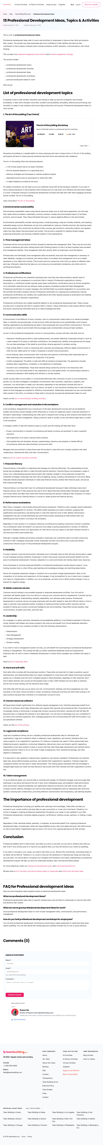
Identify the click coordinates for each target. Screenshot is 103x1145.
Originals (61, 4)
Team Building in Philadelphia (63, 1125)
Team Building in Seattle (86, 1119)
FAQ (43, 1070)
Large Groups (51, 4)
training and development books (40, 866)
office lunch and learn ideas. (73, 871)
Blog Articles (88, 1055)
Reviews (45, 1067)
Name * (8, 960)
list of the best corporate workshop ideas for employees (36, 871)
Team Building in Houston (37, 1125)
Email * (8, 968)
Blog (72, 4)
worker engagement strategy (62, 54)
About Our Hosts (48, 1063)
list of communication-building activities (30, 398)
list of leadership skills (18, 662)
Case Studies (47, 1089)
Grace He (24, 1010)
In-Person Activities (36, 4)
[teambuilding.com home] (7, 4)
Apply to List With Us (71, 1070)
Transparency (47, 1078)
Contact (45, 1074)
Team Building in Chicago (13, 1125)
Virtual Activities (21, 4)
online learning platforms (65, 866)
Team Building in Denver (37, 1119)
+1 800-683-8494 (10, 1066)
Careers (45, 1097)
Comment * (10, 979)
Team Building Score (50, 1082)
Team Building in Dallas (36, 1112)
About (44, 1055)
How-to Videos (89, 1059)
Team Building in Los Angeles (63, 1112)
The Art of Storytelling (25, 201)
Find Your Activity (91, 4)
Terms (23, 1136)
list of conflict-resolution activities (23, 458)
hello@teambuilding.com (12, 1072)
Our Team (46, 1059)
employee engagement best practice (32, 54)
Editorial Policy (48, 1086)
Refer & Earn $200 (70, 1074)
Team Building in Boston (12, 1119)
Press (44, 1093)
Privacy (30, 1136)
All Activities (67, 1055)
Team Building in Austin (12, 1112)
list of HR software (22, 725)
